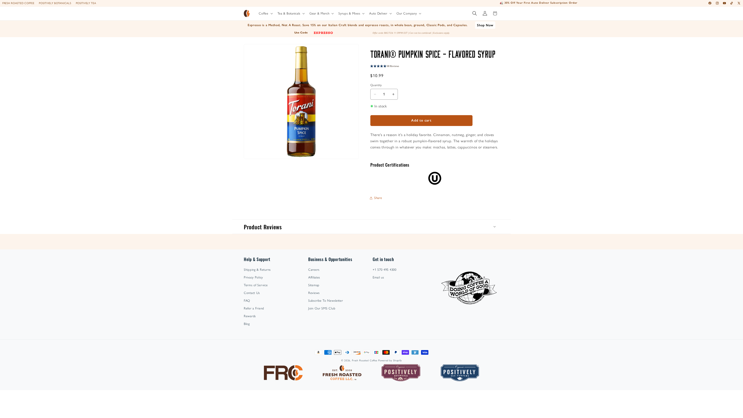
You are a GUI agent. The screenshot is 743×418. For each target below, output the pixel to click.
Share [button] (378, 198)
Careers (313, 270)
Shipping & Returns (257, 270)
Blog (247, 324)
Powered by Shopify (390, 360)
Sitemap (313, 285)
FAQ (247, 300)
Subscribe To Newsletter (325, 300)
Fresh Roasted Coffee (18, 3)
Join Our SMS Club (321, 308)
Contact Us (252, 293)
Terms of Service (256, 285)
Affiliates (314, 277)
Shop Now (485, 25)
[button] (265, 13)
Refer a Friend (254, 308)
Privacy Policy (253, 277)
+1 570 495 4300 (384, 270)
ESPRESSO (323, 32)
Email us (378, 277)
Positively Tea (86, 3)
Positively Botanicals (55, 3)
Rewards (250, 316)
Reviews (314, 293)
